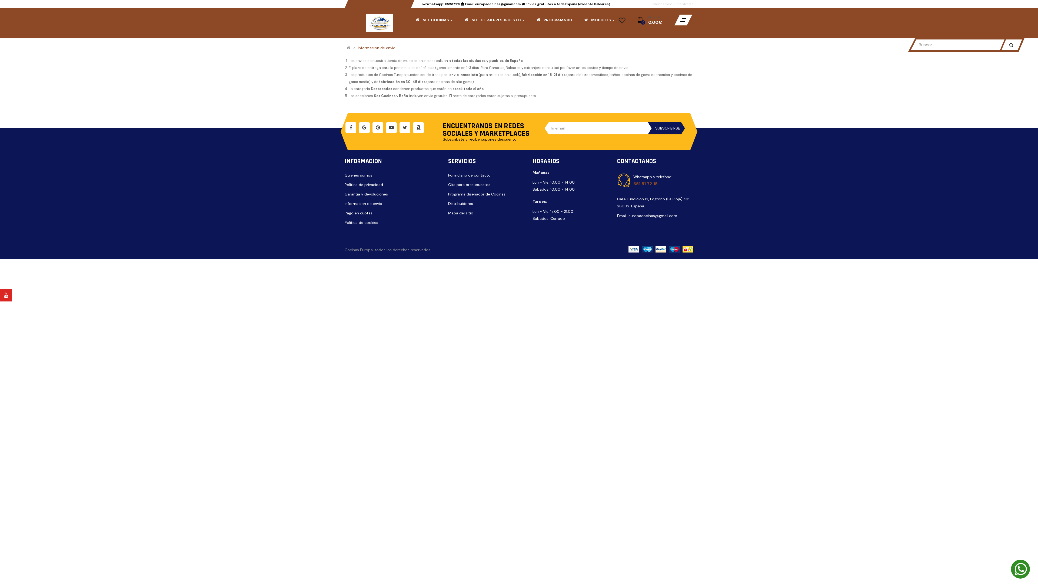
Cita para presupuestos (469, 184)
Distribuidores (460, 203)
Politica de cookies (361, 222)
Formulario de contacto (469, 175)
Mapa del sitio (460, 213)
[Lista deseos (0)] (622, 22)
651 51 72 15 (645, 184)
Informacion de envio (376, 48)
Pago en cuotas (358, 213)
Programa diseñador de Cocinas (476, 194)
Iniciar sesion (663, 4)
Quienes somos (358, 175)
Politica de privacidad (364, 184)
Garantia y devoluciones (366, 194)
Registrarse (684, 4)
